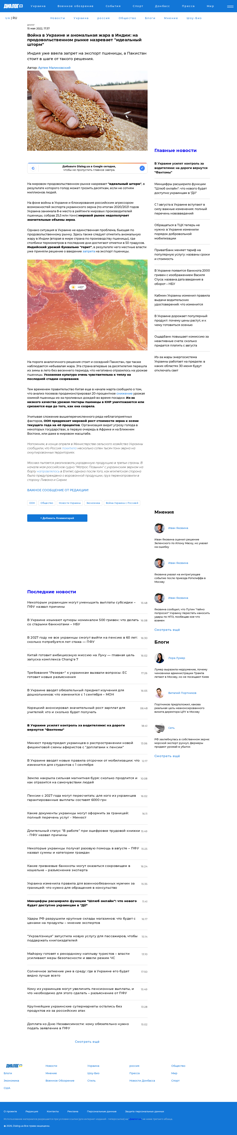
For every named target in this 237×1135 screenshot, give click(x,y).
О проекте (10, 1111)
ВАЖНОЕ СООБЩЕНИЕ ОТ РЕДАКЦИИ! (58, 490)
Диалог (31, 25)
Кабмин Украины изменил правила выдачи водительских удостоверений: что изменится (182, 300)
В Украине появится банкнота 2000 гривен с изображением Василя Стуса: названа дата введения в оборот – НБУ (182, 277)
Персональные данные (101, 1111)
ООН (32, 503)
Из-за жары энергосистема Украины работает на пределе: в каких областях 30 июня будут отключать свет (179, 363)
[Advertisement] (87, 552)
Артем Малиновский (54, 68)
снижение (124, 393)
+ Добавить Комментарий (57, 518)
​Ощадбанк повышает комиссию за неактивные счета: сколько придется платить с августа (181, 341)
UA (7, 18)
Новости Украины (70, 503)
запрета (89, 251)
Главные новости (175, 150)
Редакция (32, 1111)
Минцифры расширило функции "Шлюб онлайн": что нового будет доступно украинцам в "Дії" (180, 188)
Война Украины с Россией (122, 503)
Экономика (93, 503)
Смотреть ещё (87, 1041)
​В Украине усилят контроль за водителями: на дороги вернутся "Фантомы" (181, 168)
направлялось (48, 471)
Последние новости (51, 591)
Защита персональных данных (144, 1111)
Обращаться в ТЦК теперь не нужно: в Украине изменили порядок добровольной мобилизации (177, 231)
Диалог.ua (135, 1119)
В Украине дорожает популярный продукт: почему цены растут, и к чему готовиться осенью (180, 320)
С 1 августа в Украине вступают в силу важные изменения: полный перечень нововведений (180, 209)
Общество (47, 503)
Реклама (72, 1111)
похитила (69, 448)
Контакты (53, 1111)
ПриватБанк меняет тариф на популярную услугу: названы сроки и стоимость (182, 254)
